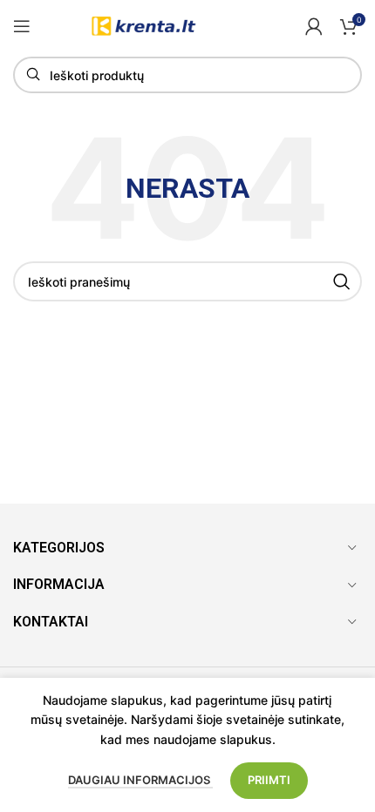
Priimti (269, 780)
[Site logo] (145, 24)
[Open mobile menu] (21, 26)
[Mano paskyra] (314, 26)
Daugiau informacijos (140, 780)
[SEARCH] (342, 281)
